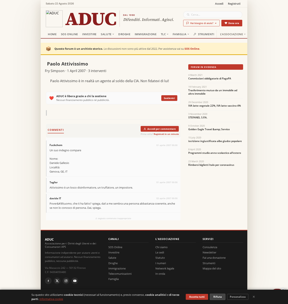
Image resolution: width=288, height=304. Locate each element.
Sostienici (169, 98)
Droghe (124, 34)
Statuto (160, 258)
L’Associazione (231, 34)
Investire (89, 34)
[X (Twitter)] (57, 280)
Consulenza (210, 247)
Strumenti (206, 34)
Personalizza (238, 297)
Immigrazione (146, 34)
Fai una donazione (214, 258)
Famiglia (180, 34)
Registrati (234, 3)
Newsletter (209, 252)
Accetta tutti (197, 297)
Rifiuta (217, 297)
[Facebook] (48, 280)
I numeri (160, 263)
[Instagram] (66, 280)
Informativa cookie (51, 299)
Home (52, 34)
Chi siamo (161, 247)
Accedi (219, 3)
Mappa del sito (212, 268)
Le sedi (159, 252)
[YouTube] (74, 280)
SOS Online (69, 34)
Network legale (164, 268)
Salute (106, 34)
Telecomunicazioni (120, 274)
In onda (160, 274)
